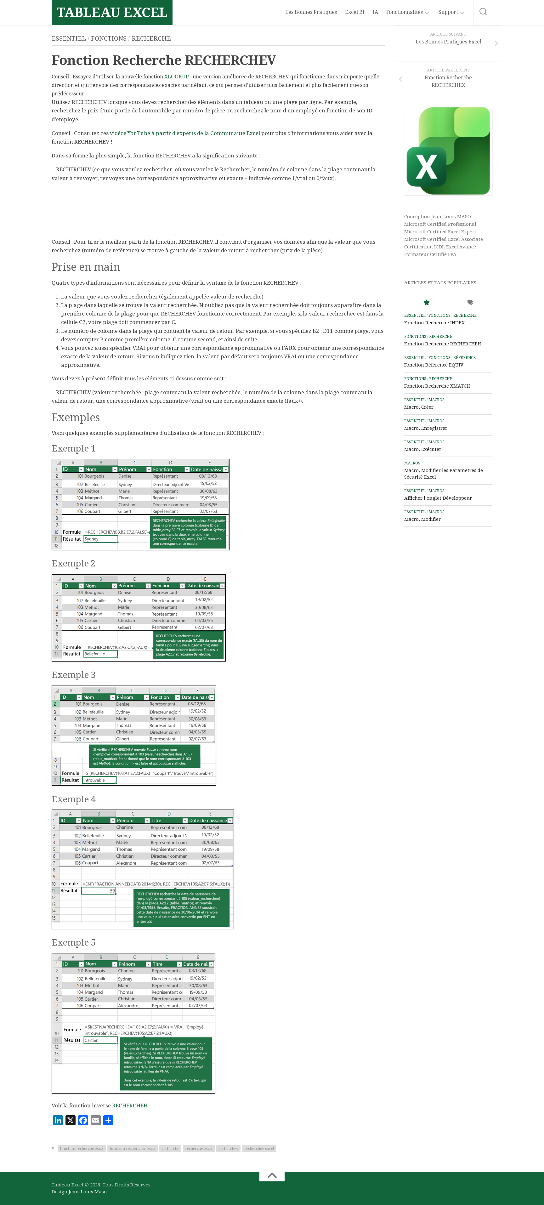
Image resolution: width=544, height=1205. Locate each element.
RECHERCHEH (130, 1105)
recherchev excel (259, 1148)
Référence (464, 357)
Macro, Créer (419, 407)
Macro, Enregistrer (425, 428)
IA (375, 12)
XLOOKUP (176, 77)
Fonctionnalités (404, 12)
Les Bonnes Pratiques (311, 12)
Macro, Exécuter (422, 449)
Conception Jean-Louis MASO (437, 216)
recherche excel (198, 1148)
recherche (170, 1148)
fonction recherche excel (82, 1148)
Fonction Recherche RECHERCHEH (442, 344)
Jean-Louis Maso (88, 1192)
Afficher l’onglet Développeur (438, 498)
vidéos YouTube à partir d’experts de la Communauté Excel (185, 133)
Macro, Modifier (422, 519)
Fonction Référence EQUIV (433, 365)
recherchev (228, 1148)
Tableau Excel (112, 12)
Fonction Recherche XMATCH (437, 386)
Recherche (151, 38)
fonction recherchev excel (133, 1148)
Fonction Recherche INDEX (434, 323)
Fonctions (109, 38)
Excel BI (355, 12)
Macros (436, 400)
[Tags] (470, 302)
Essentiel (69, 38)
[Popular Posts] (426, 302)
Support (448, 12)
